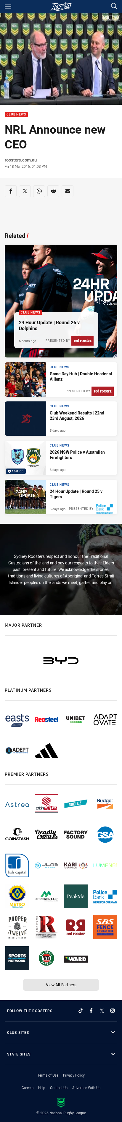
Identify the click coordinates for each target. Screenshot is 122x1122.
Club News (16, 115)
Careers (27, 1087)
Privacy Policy (74, 1075)
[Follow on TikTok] (80, 1010)
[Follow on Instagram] (112, 1010)
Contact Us (59, 1087)
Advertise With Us (86, 1087)
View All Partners (61, 985)
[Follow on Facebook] (91, 1010)
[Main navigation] (8, 6)
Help (41, 1087)
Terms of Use (47, 1075)
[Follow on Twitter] (101, 1010)
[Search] (114, 6)
